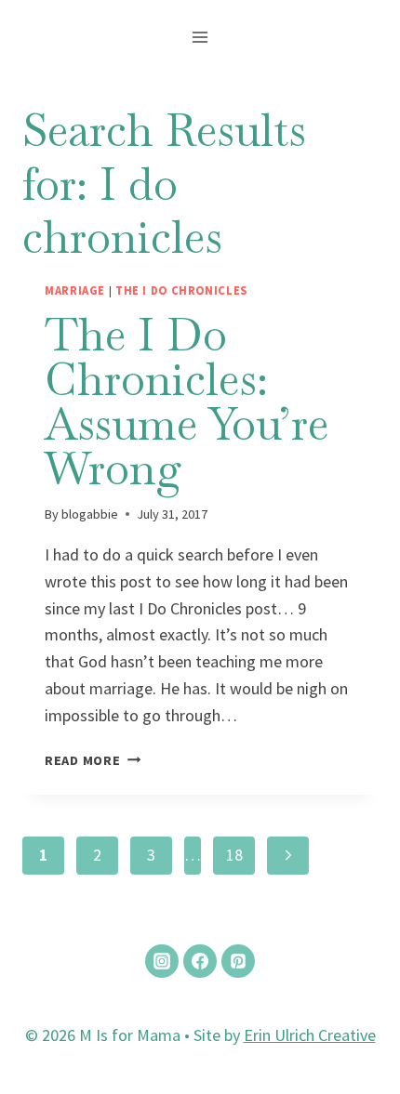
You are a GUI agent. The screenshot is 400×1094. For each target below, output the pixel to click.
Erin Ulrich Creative (310, 1035)
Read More (92, 760)
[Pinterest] (238, 961)
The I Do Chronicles (181, 290)
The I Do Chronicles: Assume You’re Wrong (186, 401)
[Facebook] (200, 961)
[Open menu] (200, 36)
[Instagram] (162, 961)
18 (234, 854)
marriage (75, 290)
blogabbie (89, 514)
